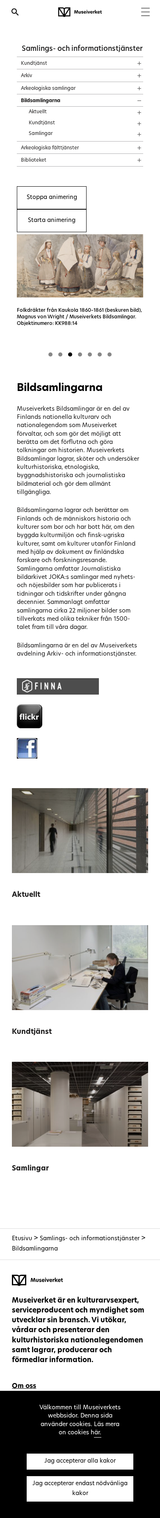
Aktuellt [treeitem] (38, 112)
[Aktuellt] (80, 830)
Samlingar (30, 1168)
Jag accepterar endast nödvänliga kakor (80, 1489)
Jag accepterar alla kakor (80, 1461)
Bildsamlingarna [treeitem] (40, 100)
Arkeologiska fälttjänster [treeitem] (50, 148)
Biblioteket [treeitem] (33, 160)
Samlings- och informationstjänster (82, 49)
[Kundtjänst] (80, 967)
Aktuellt (26, 895)
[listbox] (80, 298)
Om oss (24, 1386)
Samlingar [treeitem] (41, 133)
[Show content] (132, 61)
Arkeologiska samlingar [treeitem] (48, 88)
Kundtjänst (32, 1032)
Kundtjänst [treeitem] (34, 63)
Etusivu (22, 1239)
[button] (50, 354)
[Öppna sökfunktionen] (15, 13)
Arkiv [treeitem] (26, 75)
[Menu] (145, 13)
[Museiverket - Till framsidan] (80, 12)
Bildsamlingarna (35, 1249)
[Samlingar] (80, 1104)
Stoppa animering (52, 197)
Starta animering (51, 220)
